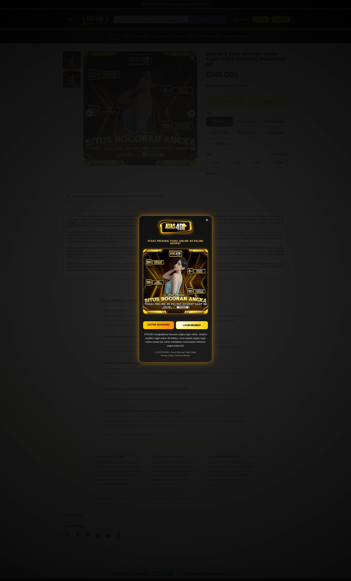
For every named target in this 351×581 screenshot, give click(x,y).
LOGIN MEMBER (192, 326)
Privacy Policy (167, 357)
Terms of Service (182, 357)
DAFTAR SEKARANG (158, 326)
